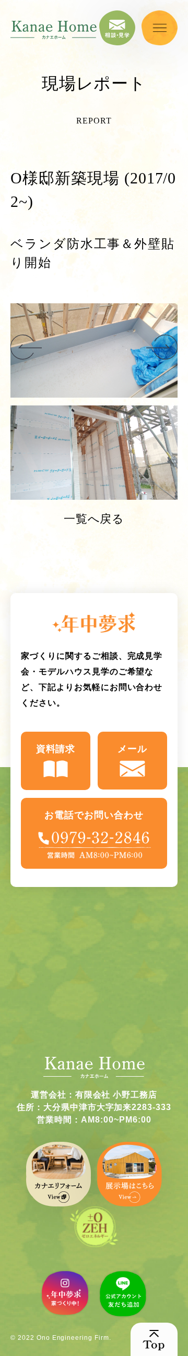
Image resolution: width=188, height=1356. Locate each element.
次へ (26, 348)
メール (132, 749)
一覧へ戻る (94, 518)
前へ (162, 348)
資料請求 (56, 749)
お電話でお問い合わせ (94, 815)
